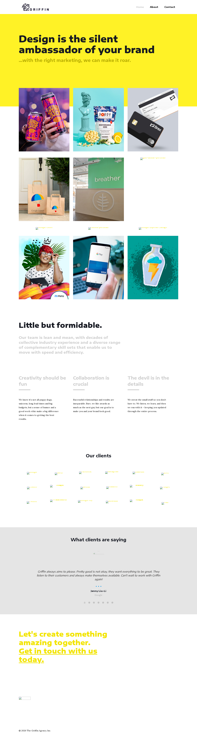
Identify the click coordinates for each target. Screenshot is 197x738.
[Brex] (164, 474)
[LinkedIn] (138, 474)
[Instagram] (111, 474)
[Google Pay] (85, 504)
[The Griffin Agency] (35, 7)
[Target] (164, 489)
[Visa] (164, 504)
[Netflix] (85, 489)
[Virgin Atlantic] (138, 504)
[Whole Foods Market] (58, 504)
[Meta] (58, 474)
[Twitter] (32, 504)
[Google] (32, 474)
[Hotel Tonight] (58, 489)
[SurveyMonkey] (138, 489)
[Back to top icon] (175, 730)
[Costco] (32, 489)
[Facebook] (85, 474)
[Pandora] (111, 489)
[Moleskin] (111, 504)
